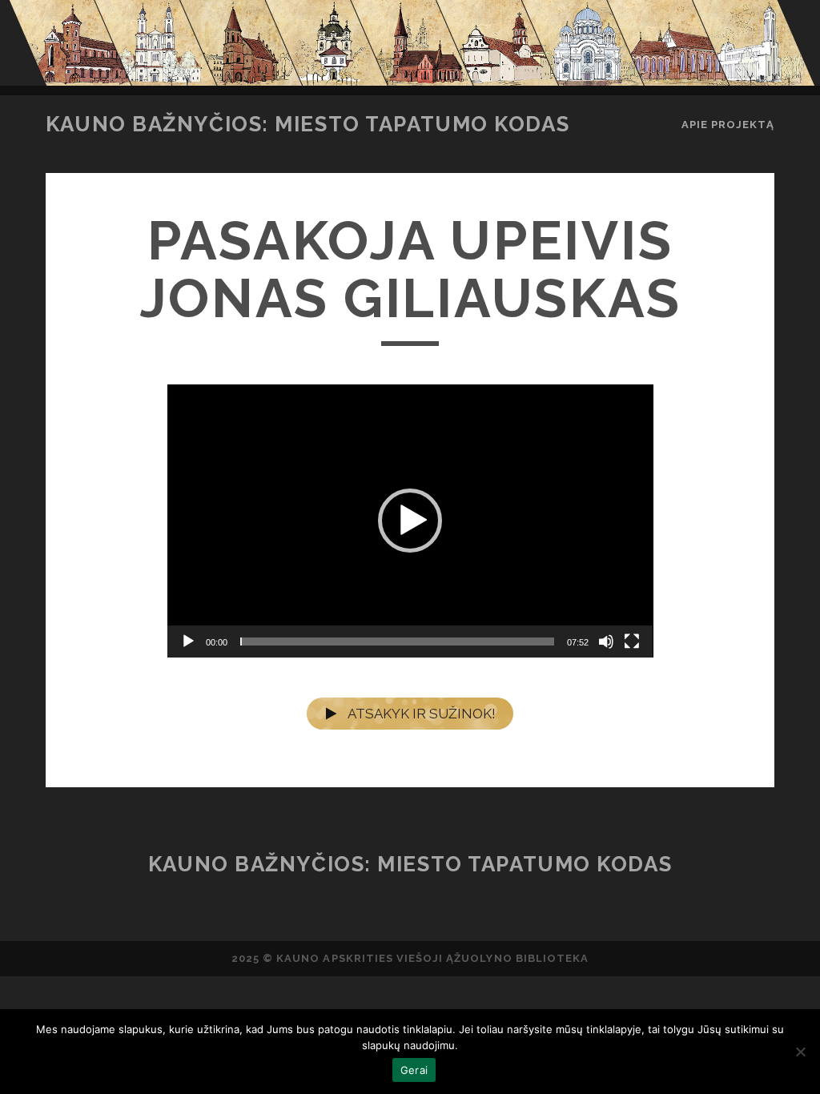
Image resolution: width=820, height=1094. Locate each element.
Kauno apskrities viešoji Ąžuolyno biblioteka (432, 958)
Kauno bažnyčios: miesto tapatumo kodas (307, 124)
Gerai (414, 1070)
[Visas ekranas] (632, 641)
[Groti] (188, 641)
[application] (410, 521)
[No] (800, 1052)
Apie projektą (728, 125)
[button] (410, 521)
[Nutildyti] (606, 641)
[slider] (397, 641)
